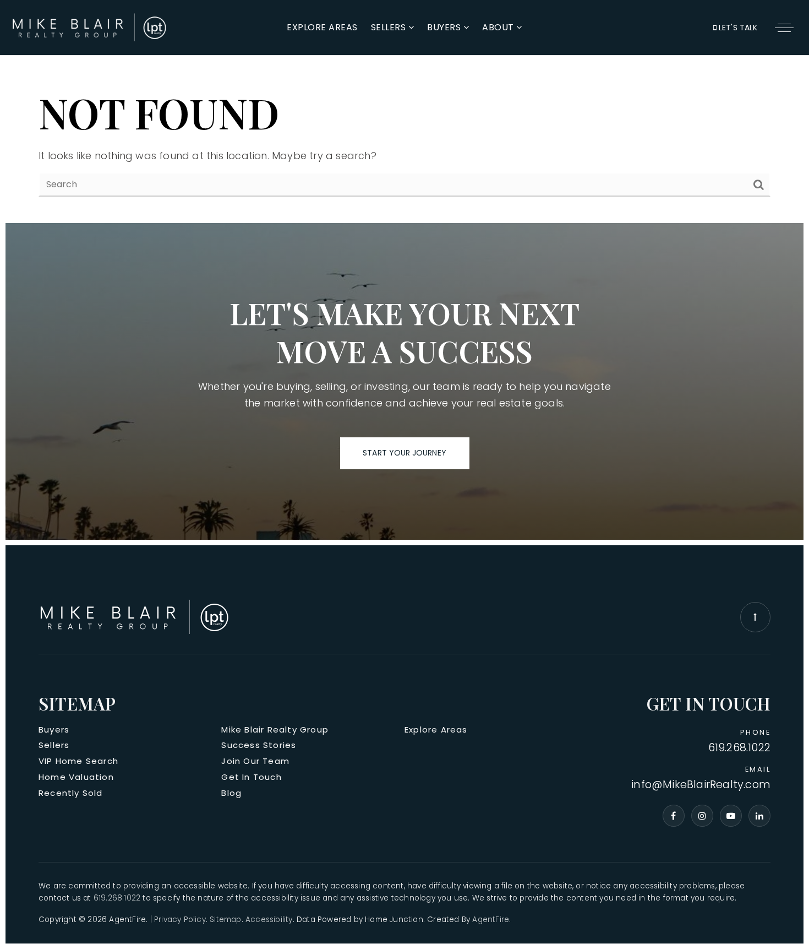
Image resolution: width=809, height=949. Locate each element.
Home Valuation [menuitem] (76, 777)
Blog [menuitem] (231, 793)
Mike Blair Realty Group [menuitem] (275, 729)
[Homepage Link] (89, 27)
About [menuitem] (499, 27)
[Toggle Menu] (784, 27)
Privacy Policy (180, 919)
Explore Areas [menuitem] (322, 27)
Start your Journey (404, 452)
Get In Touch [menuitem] (251, 777)
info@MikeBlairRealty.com (700, 785)
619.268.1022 (739, 748)
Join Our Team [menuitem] (255, 761)
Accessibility (269, 919)
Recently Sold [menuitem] (71, 793)
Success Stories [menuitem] (258, 745)
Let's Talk (737, 27)
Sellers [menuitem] (389, 27)
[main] (404, 114)
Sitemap (225, 919)
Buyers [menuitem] (445, 27)
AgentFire (490, 919)
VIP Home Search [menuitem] (78, 761)
